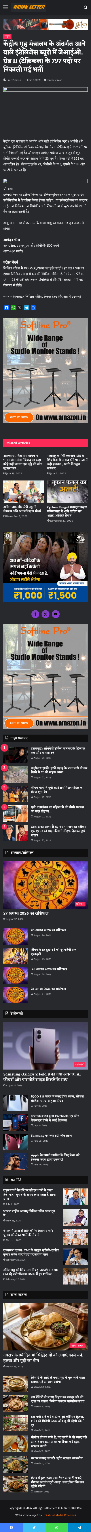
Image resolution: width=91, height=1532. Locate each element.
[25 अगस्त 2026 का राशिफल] (15, 975)
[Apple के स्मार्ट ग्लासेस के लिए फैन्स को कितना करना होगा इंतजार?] (15, 1161)
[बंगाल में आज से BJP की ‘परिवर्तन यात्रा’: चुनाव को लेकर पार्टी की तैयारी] (75, 1237)
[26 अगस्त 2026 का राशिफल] (15, 936)
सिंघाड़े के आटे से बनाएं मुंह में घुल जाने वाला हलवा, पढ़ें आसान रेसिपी (58, 1380)
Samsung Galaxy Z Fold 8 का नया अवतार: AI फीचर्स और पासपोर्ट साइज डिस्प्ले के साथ (42, 1077)
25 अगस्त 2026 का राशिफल (49, 969)
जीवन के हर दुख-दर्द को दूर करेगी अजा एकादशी (54, 952)
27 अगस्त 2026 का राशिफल (25, 913)
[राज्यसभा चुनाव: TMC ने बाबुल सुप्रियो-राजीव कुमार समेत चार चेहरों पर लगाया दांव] (75, 1256)
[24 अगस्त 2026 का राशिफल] (15, 995)
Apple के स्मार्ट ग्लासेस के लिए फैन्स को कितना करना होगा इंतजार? (55, 1158)
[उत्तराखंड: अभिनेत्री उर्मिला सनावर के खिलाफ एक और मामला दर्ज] (15, 755)
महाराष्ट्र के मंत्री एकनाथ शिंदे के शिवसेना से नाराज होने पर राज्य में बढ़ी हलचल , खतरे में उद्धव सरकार (67, 462)
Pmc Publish (14, 80)
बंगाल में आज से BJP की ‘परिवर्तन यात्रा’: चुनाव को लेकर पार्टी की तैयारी (28, 1233)
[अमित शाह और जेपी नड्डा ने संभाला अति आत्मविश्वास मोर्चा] (23, 491)
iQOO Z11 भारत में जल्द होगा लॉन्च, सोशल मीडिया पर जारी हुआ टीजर (57, 1099)
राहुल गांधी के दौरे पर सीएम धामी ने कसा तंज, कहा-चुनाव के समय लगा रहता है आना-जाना (30, 1195)
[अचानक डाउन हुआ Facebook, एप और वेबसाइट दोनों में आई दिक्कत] (15, 1122)
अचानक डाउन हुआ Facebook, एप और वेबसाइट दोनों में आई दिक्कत (55, 1118)
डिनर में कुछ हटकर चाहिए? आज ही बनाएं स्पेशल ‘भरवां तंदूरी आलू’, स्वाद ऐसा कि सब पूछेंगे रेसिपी (57, 1482)
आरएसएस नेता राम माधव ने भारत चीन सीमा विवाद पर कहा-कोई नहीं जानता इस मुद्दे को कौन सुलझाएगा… (22, 462)
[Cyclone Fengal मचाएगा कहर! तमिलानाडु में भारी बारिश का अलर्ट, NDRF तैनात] (67, 491)
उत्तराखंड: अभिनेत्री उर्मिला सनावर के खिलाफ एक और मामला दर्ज (58, 751)
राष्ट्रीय (7, 36)
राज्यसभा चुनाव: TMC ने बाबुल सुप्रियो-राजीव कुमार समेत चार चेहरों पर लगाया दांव (31, 1253)
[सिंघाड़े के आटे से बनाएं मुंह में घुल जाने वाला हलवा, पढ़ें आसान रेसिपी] (15, 1384)
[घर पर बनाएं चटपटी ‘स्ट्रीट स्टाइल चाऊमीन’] (15, 1464)
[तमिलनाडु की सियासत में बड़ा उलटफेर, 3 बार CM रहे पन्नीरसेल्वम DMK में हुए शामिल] (75, 1276)
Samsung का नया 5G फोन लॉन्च (51, 1136)
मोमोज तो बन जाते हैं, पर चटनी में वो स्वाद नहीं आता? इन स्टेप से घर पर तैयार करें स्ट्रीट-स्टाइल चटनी (59, 1442)
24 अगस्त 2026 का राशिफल (48, 989)
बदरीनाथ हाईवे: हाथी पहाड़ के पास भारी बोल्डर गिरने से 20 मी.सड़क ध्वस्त (59, 770)
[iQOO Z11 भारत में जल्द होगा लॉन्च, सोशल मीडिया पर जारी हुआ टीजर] (15, 1103)
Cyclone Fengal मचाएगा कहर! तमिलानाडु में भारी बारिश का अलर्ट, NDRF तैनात (67, 512)
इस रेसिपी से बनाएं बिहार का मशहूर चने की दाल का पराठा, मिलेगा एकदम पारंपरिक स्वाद (57, 1400)
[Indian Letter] (28, 7)
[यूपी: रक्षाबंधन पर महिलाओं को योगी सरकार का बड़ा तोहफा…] (15, 813)
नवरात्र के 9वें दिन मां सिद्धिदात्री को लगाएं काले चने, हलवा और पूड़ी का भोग (43, 1358)
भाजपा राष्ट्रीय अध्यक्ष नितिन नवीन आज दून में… (29, 1214)
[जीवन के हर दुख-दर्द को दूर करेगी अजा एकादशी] (15, 956)
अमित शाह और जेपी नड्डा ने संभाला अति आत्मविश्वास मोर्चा (22, 509)
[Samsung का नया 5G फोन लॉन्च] (15, 1142)
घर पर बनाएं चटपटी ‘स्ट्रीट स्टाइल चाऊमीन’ (57, 1458)
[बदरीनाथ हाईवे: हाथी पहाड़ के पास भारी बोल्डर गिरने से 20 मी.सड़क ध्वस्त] (15, 774)
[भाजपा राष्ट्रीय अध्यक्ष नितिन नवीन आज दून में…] (75, 1217)
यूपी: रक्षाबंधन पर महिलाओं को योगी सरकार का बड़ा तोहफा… (57, 810)
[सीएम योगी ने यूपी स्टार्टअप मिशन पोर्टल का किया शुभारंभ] (15, 794)
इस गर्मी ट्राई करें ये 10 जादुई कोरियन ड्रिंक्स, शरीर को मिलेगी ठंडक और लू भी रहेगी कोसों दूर (57, 1421)
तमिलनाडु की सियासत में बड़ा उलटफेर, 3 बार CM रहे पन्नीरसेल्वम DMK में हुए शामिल (30, 1272)
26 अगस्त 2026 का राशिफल (49, 930)
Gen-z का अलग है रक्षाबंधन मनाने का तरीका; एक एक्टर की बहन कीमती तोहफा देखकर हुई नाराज (58, 831)
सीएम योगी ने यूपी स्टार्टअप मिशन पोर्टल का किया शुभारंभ (57, 790)
